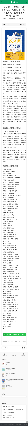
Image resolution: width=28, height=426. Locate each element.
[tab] (4, 354)
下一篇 (23, 348)
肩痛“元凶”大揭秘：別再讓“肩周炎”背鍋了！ (15, 379)
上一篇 (4, 348)
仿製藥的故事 (8, 385)
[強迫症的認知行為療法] (3, 370)
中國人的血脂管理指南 (10, 373)
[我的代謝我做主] (3, 364)
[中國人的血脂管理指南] (3, 375)
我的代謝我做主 (9, 362)
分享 (24, 24)
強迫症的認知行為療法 (10, 368)
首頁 (4, 24)
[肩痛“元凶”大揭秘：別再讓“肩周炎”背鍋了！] (3, 381)
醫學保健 (21, 18)
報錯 (21, 24)
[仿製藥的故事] (3, 387)
